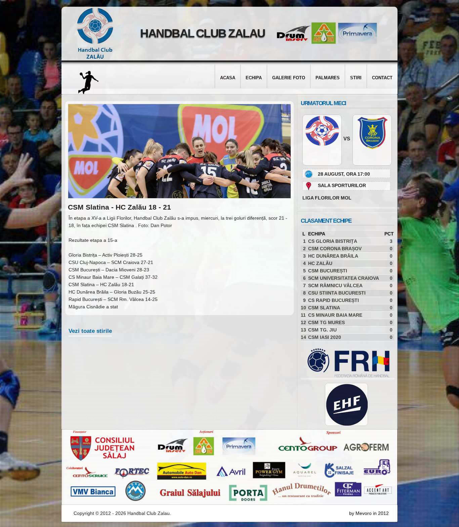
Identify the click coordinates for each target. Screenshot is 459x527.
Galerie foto (288, 77)
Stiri (356, 77)
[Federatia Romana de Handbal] (345, 376)
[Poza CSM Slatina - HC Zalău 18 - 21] (179, 197)
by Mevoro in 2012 (369, 513)
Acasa (227, 77)
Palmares (328, 77)
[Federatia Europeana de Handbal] (346, 404)
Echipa (254, 77)
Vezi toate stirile (90, 331)
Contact (382, 77)
